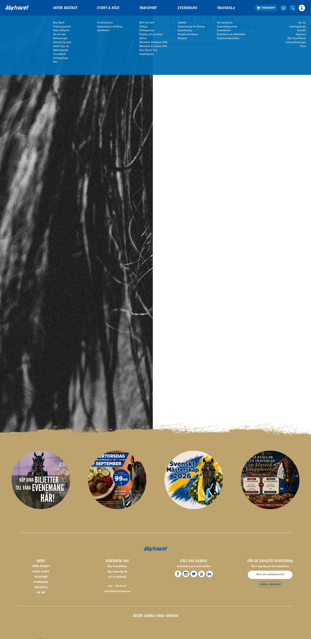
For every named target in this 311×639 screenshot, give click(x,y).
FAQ (55, 62)
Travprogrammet (62, 27)
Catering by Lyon (62, 42)
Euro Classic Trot (148, 50)
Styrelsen (301, 34)
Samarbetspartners (227, 27)
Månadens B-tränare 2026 (153, 46)
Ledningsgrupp (297, 27)
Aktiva (143, 38)
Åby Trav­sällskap (296, 38)
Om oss (302, 23)
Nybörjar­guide (60, 50)
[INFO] (302, 8)
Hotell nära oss (61, 46)
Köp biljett (58, 23)
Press (303, 46)
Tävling (143, 27)
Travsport (148, 8)
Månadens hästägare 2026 (153, 42)
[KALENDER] (283, 8)
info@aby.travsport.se (117, 591)
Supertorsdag (185, 30)
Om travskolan (225, 23)
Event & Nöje (108, 8)
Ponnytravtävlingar (188, 34)
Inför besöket (65, 8)
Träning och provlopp (151, 34)
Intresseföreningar (296, 42)
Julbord (182, 23)
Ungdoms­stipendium (228, 38)
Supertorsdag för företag (191, 27)
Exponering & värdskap (109, 27)
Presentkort (59, 54)
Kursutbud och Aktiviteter (231, 34)
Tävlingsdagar (60, 58)
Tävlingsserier (146, 30)
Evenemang (187, 8)
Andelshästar (146, 54)
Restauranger (60, 38)
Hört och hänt (146, 23)
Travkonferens (105, 23)
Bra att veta (59, 34)
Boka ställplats (61, 30)
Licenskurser (224, 30)
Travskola (226, 8)
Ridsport (182, 38)
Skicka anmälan (270, 584)
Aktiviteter (103, 30)
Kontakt (301, 30)
